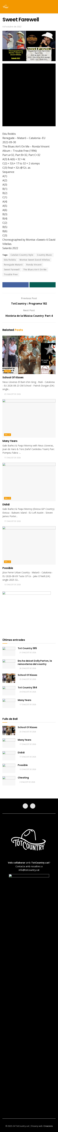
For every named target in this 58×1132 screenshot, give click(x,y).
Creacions (48, 1126)
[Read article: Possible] (29, 545)
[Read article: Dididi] (29, 482)
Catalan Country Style (22, 255)
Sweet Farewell (12, 269)
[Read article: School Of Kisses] (29, 355)
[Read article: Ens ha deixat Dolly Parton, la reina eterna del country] (8, 664)
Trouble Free (11, 274)
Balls (7, 371)
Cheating (23, 777)
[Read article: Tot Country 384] (8, 690)
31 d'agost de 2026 (27, 652)
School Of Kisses (13, 377)
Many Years (9, 441)
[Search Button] (54, 6)
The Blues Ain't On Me (35, 269)
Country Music (44, 255)
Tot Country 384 (27, 687)
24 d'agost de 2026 (27, 692)
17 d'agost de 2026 (12, 458)
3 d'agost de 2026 (27, 782)
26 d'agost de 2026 (27, 668)
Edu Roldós (10, 259)
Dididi (6, 504)
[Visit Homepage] (5, 6)
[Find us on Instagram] (32, 806)
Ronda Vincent (34, 264)
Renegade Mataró (13, 264)
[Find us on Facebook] (25, 806)
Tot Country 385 (27, 648)
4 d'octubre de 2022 (11, 26)
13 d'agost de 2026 (12, 584)
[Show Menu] (48, 6)
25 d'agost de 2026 (12, 394)
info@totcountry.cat (29, 869)
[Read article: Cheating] (8, 780)
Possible (7, 568)
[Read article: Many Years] (29, 418)
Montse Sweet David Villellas (35, 259)
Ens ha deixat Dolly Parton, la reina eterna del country (35, 662)
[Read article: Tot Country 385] (8, 651)
